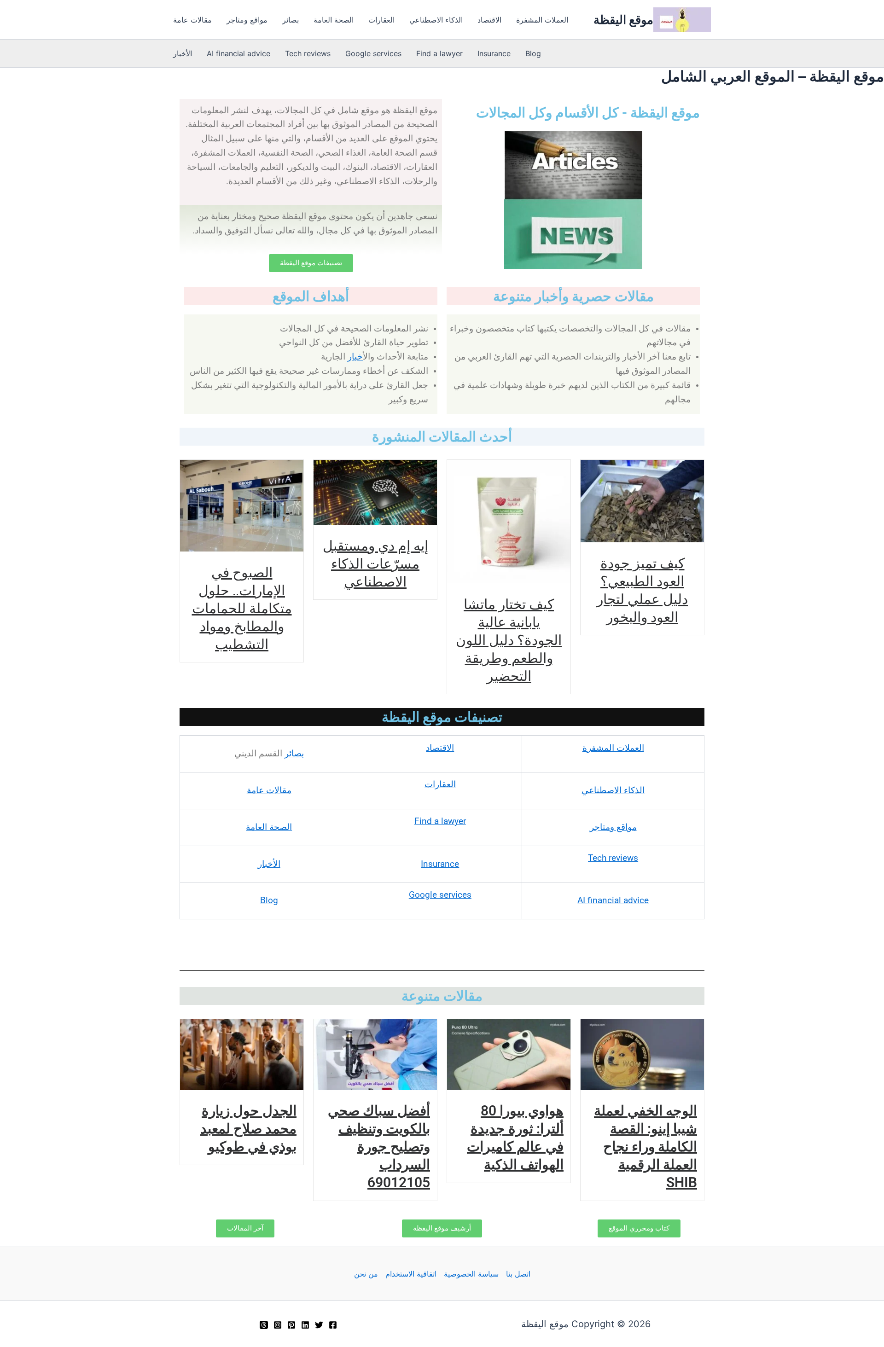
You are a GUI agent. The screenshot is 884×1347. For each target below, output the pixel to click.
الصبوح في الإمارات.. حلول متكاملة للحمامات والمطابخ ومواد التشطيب (242, 608)
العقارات (381, 19)
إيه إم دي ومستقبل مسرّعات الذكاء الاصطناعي (375, 563)
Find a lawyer (439, 53)
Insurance (494, 53)
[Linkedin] (305, 1325)
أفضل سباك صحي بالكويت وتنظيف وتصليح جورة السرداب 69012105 (379, 1146)
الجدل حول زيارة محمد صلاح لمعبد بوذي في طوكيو (248, 1129)
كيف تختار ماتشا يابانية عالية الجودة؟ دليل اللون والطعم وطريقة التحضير (509, 640)
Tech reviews (308, 53)
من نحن (366, 1273)
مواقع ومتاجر (247, 19)
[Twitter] (319, 1325)
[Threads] (264, 1325)
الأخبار (182, 53)
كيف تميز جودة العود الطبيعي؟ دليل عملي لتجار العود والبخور (642, 590)
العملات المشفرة (542, 19)
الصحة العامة (334, 19)
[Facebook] (333, 1325)
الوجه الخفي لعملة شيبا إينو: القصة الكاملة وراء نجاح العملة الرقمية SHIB (645, 1146)
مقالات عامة (192, 19)
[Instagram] (277, 1325)
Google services (373, 53)
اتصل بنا (518, 1273)
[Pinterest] (291, 1325)
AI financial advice (238, 53)
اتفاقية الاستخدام (410, 1273)
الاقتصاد (489, 19)
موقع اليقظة (623, 19)
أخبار (355, 357)
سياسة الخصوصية (471, 1273)
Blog (533, 53)
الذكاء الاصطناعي (436, 19)
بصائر (290, 19)
